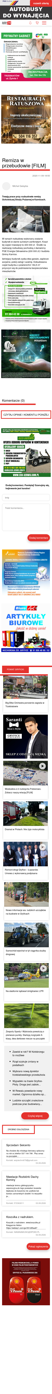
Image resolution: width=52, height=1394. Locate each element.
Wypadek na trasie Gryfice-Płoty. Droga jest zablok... (27, 1082)
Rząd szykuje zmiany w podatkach (25, 1063)
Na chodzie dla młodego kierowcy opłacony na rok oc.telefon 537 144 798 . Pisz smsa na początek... (25, 1153)
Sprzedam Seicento (18, 1145)
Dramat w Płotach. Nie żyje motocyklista (24, 829)
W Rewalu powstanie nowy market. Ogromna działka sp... (29, 1092)
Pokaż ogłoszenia (38, 1246)
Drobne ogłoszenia (18, 1129)
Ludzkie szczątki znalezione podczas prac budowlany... (27, 1102)
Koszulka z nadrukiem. (20, 1217)
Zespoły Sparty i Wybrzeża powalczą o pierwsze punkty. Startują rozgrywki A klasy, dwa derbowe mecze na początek (25, 1035)
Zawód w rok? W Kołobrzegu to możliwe (28, 1053)
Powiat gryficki (15, 669)
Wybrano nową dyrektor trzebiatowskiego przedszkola (28, 1072)
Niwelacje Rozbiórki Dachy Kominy (22, 1178)
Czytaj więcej (35, 1115)
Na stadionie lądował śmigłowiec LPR (25, 991)
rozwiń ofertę (41, 3)
